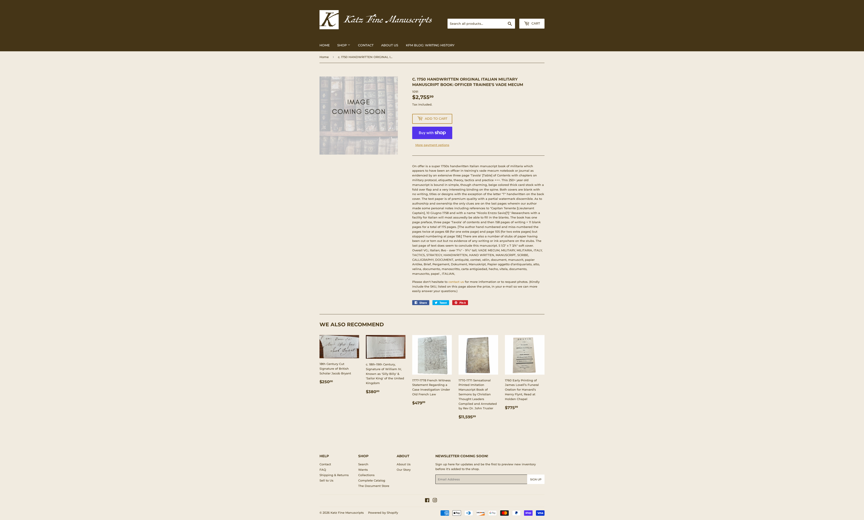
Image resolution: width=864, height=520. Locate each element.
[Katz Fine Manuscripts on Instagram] (435, 501)
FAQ (323, 469)
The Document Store (373, 486)
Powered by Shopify (383, 512)
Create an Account (532, 13)
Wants (363, 469)
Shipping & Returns (334, 475)
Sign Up (536, 479)
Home (325, 45)
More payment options (432, 145)
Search (363, 464)
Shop (342, 45)
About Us (389, 45)
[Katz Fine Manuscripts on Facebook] (427, 501)
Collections (366, 475)
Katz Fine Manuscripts (347, 512)
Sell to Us (326, 480)
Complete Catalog (371, 480)
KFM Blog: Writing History (430, 45)
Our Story (404, 469)
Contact (366, 45)
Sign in (508, 13)
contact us (456, 282)
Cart (535, 23)
